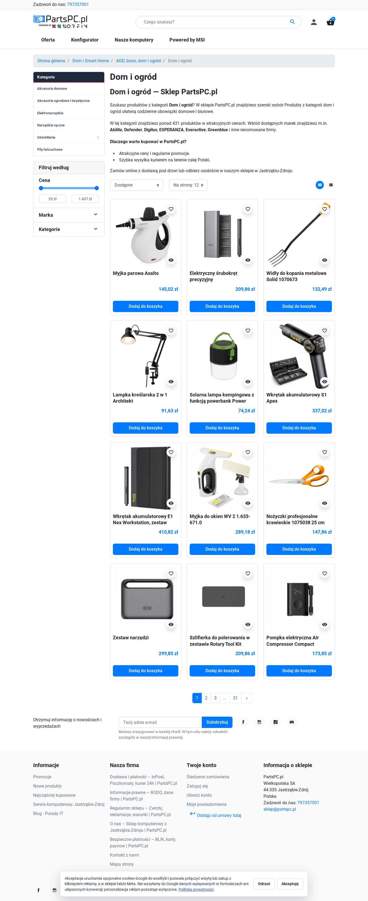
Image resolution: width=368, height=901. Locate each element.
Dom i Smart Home (90, 60)
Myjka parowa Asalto (136, 273)
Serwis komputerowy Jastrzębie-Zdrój (69, 804)
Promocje (42, 776)
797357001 (78, 4)
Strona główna (51, 60)
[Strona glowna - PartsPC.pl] (60, 21)
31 (235, 697)
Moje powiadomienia (207, 804)
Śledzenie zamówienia (208, 776)
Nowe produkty (47, 786)
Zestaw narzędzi (131, 637)
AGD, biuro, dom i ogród (138, 60)
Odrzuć (264, 884)
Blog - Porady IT (48, 813)
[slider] (41, 188)
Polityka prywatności (196, 889)
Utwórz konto (199, 795)
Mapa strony (122, 864)
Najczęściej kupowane (54, 795)
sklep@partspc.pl (279, 809)
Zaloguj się (197, 786)
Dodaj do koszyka (145, 306)
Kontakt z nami (124, 855)
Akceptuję (290, 884)
